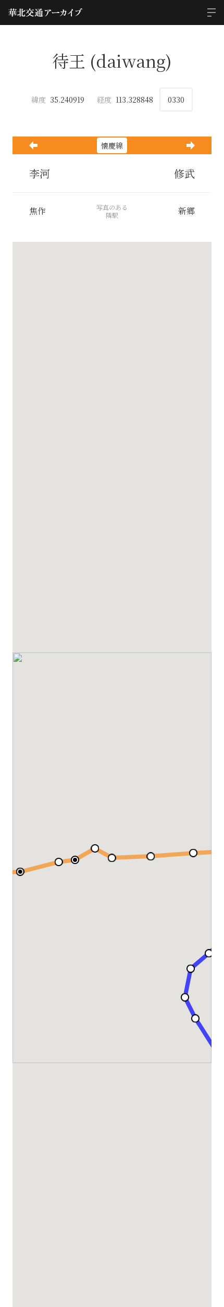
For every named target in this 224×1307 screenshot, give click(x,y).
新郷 (186, 211)
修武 (184, 173)
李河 (39, 173)
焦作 (37, 211)
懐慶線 (112, 145)
